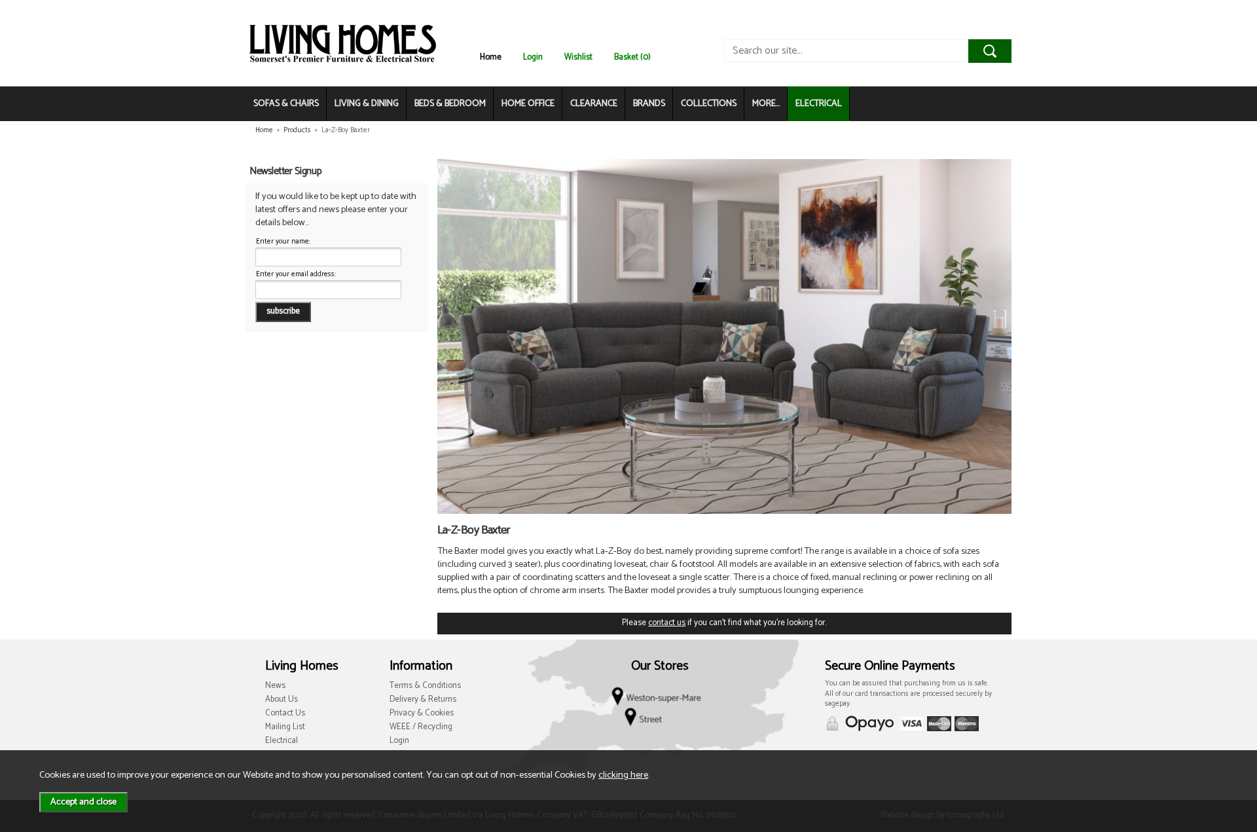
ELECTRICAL (818, 103)
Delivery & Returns (423, 699)
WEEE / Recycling (421, 727)
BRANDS (649, 103)
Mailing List (285, 727)
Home (490, 57)
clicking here (623, 775)
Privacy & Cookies (422, 713)
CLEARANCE (593, 103)
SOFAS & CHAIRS (286, 103)
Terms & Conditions (425, 686)
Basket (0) (632, 57)
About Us (281, 699)
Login (533, 57)
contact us (666, 623)
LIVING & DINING (367, 103)
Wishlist (578, 57)
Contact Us (285, 713)
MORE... (766, 103)
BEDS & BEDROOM (450, 103)
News (275, 686)
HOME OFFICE (528, 103)
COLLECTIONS (709, 103)
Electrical (281, 741)
